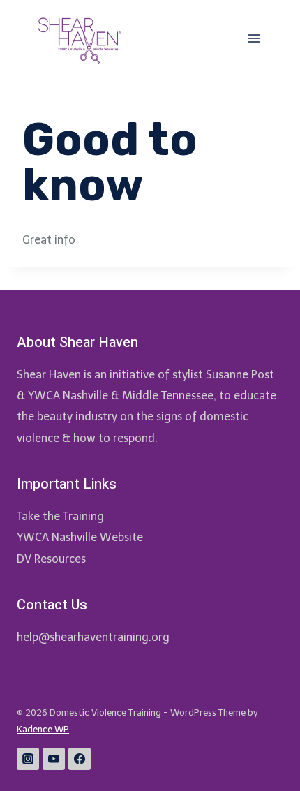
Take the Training (60, 516)
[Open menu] (254, 38)
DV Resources (51, 558)
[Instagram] (28, 759)
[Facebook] (79, 759)
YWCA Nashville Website (80, 537)
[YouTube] (54, 759)
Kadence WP (43, 729)
